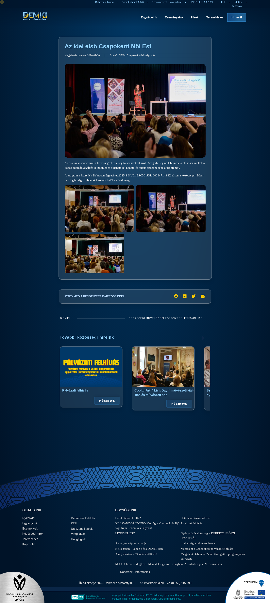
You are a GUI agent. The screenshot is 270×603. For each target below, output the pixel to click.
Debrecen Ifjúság (104, 2)
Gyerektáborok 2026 (133, 2)
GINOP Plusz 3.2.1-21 (201, 2)
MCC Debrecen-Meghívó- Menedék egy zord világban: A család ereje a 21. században (168, 564)
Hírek (194, 17)
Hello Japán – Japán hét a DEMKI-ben (139, 548)
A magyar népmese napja (130, 543)
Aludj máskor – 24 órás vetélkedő (136, 554)
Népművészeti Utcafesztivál (166, 2)
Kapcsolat (237, 6)
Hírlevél (236, 17)
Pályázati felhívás (75, 390)
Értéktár (238, 2)
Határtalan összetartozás (195, 518)
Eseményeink (174, 17)
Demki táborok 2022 (128, 518)
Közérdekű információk (135, 571)
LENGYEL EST (125, 533)
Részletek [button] (107, 400)
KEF (223, 2)
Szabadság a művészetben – (198, 543)
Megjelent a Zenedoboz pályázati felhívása (207, 548)
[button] (175, 296)
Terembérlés (214, 17)
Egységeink (149, 17)
